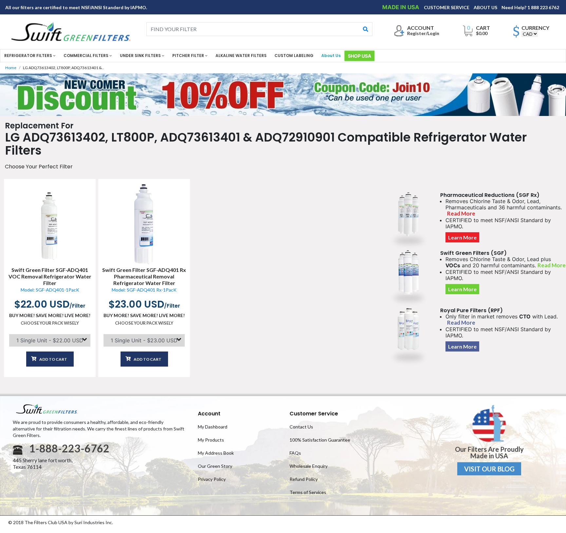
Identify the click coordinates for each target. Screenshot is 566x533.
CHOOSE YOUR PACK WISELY (50, 323)
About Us (331, 55)
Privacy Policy (212, 479)
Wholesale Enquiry (309, 466)
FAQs (295, 453)
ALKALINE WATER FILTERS (241, 55)
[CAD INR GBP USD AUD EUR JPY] (529, 34)
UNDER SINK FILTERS (141, 55)
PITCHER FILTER (188, 55)
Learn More (462, 237)
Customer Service (314, 413)
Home (10, 67)
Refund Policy (304, 479)
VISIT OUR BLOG (489, 469)
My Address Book (216, 453)
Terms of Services (308, 492)
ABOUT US (486, 7)
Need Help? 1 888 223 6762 (530, 7)
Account (209, 413)
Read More (461, 213)
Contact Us (301, 426)
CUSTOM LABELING (293, 55)
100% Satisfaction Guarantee (320, 440)
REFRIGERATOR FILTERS (28, 55)
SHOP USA (359, 56)
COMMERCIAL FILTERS (86, 55)
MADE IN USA (401, 7)
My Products (211, 440)
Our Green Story (215, 466)
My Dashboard (212, 426)
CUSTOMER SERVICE (447, 7)
